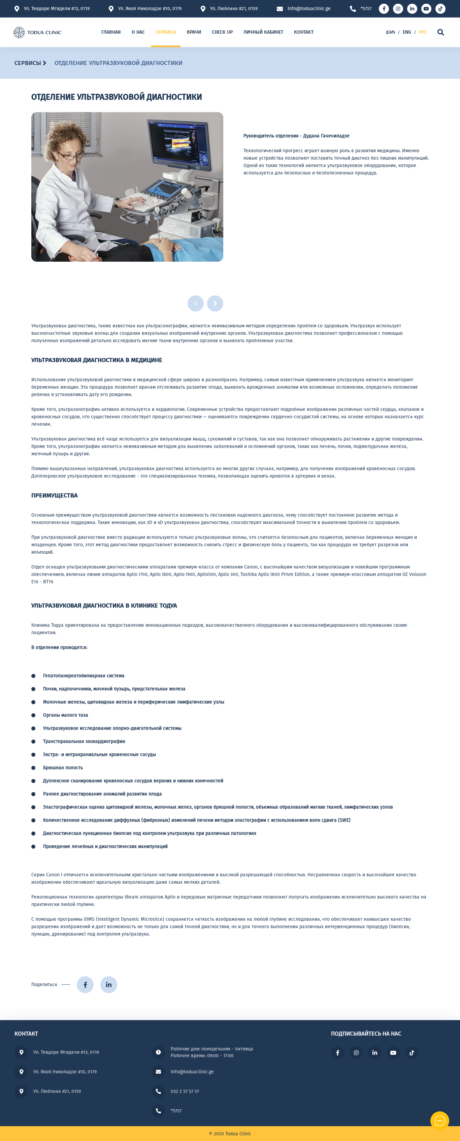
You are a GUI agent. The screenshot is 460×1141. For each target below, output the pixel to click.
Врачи (194, 32)
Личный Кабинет (263, 32)
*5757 (366, 8)
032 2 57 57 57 (185, 1091)
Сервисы (166, 32)
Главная (111, 32)
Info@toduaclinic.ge (309, 8)
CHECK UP (222, 32)
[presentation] (215, 303)
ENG (407, 32)
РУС (423, 32)
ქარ (390, 32)
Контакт (304, 32)
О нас (138, 32)
